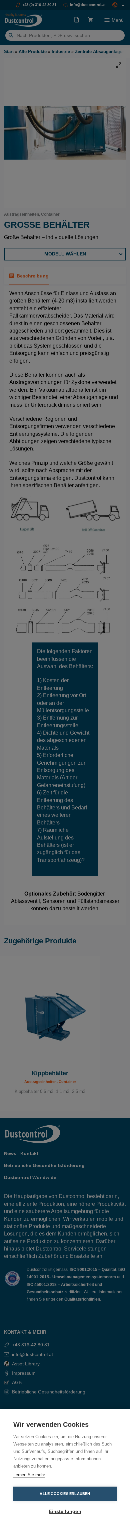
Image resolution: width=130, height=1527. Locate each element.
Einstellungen (65, 1511)
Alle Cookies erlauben (65, 1494)
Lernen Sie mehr (29, 1474)
